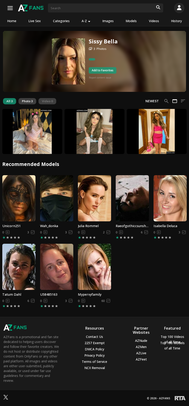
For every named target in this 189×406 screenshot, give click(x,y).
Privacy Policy (94, 355)
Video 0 (47, 101)
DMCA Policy (94, 349)
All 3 (9, 101)
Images (108, 21)
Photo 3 (27, 101)
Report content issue (100, 77)
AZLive (141, 353)
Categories (61, 21)
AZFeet (141, 359)
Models (131, 21)
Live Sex (34, 21)
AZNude (141, 340)
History (176, 21)
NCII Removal (94, 368)
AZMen (141, 347)
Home (11, 21)
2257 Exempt (95, 343)
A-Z (84, 21)
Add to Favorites (102, 70)
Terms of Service (94, 361)
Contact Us (94, 336)
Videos (154, 21)
